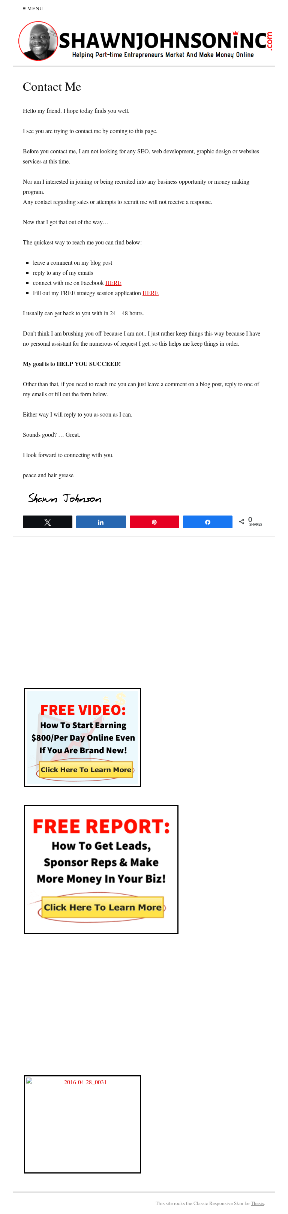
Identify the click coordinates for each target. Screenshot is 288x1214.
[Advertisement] (144, 617)
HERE (113, 282)
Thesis (257, 1203)
